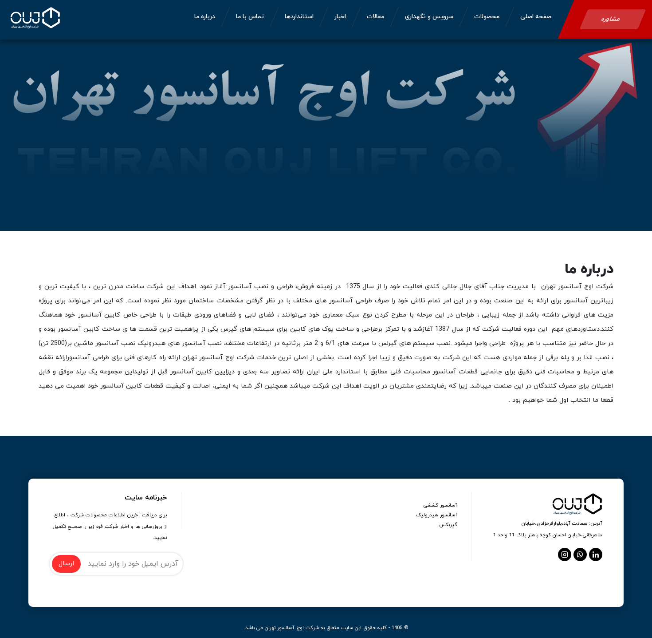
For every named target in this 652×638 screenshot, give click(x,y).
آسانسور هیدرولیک (436, 515)
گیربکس (448, 524)
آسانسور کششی (440, 505)
